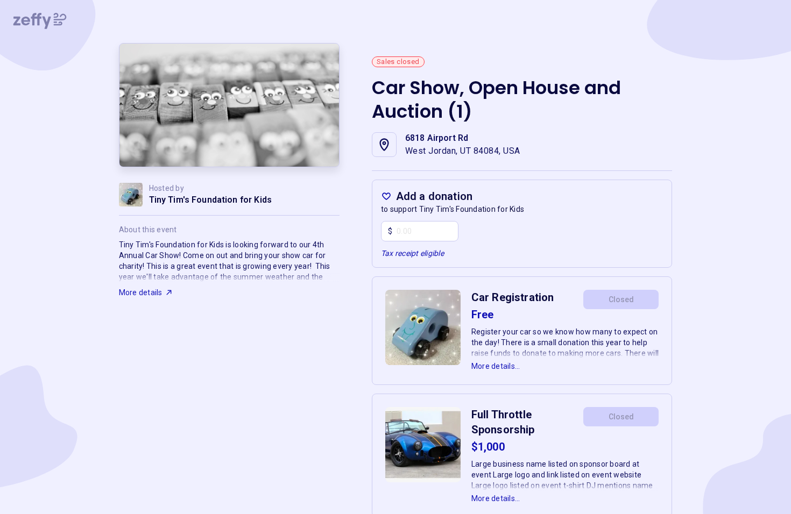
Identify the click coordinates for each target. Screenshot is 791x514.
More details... (495, 366)
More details (141, 292)
